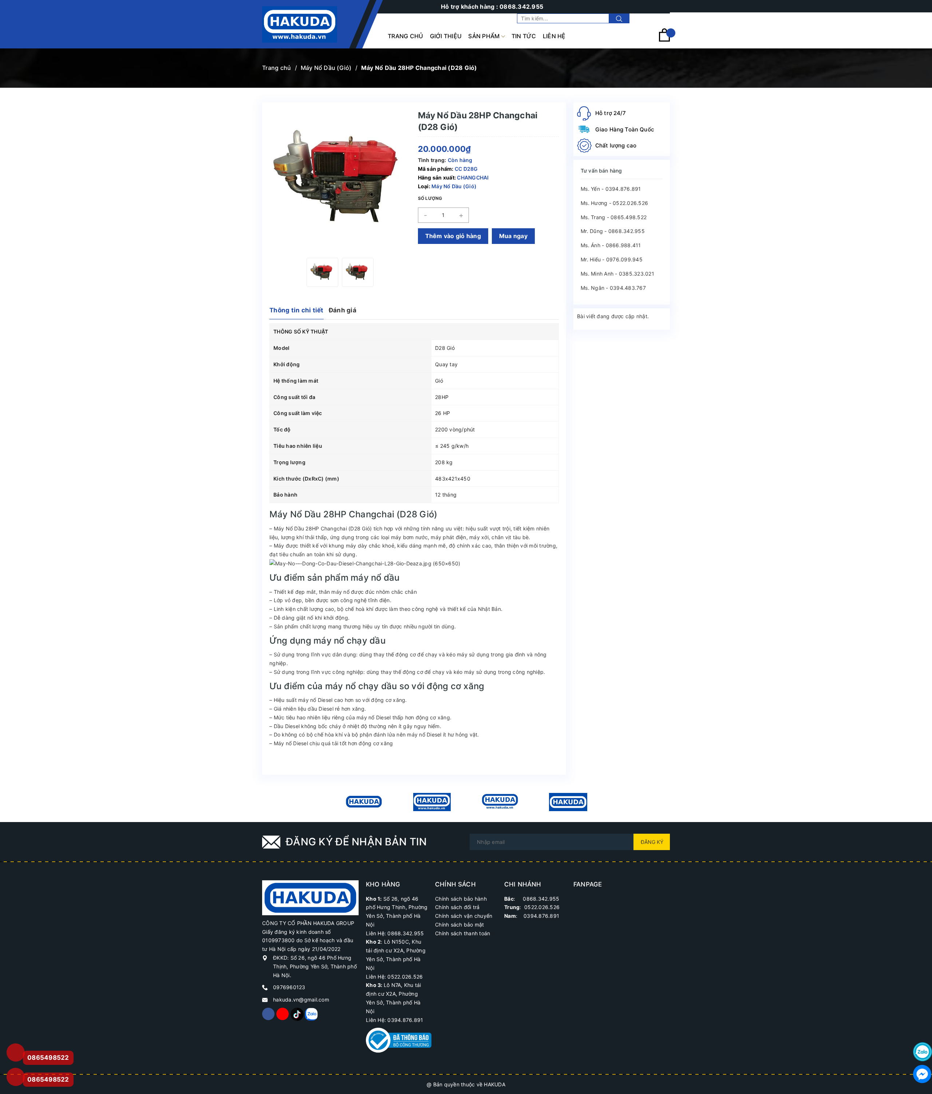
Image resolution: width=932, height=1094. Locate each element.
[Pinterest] (297, 1014)
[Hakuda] (310, 897)
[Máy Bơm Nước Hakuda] (568, 802)
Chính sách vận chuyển (463, 916)
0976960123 (289, 987)
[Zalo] (311, 1014)
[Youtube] (282, 1014)
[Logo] (299, 24)
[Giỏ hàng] (664, 40)
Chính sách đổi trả (457, 907)
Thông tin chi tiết (296, 310)
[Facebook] (268, 1014)
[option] (322, 272)
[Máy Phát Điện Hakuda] (364, 802)
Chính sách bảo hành (461, 899)
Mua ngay (513, 236)
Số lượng (430, 198)
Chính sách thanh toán (462, 933)
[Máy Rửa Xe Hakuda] (432, 802)
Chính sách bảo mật (459, 924)
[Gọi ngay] (15, 1053)
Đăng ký (652, 842)
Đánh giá (342, 310)
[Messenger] (922, 1074)
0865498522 (48, 1079)
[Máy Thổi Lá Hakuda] (500, 802)
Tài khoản (657, 18)
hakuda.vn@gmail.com (301, 999)
